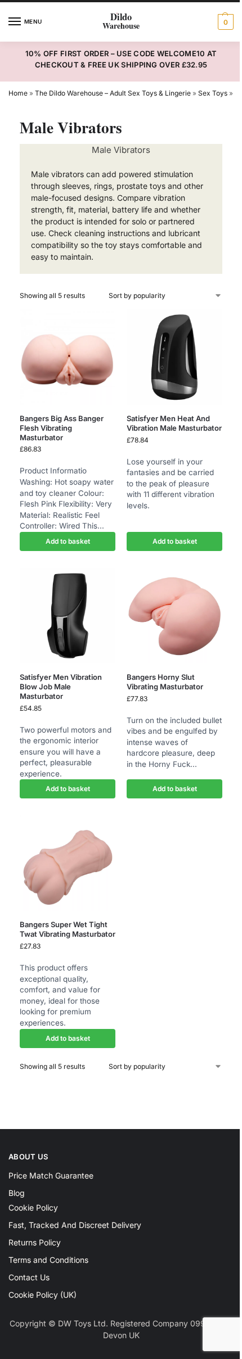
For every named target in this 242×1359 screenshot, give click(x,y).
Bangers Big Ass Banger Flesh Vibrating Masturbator (62, 428)
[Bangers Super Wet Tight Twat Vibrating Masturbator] (67, 863)
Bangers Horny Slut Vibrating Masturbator (165, 681)
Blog (16, 1193)
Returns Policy (34, 1242)
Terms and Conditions (48, 1260)
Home (18, 93)
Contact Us (29, 1277)
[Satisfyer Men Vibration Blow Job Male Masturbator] (67, 615)
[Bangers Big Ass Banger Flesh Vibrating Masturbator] (67, 357)
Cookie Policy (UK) (42, 1294)
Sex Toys (212, 93)
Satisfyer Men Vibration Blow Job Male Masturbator (61, 686)
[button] (224, 22)
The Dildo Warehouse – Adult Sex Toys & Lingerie (113, 93)
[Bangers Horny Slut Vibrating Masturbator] (174, 615)
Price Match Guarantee (50, 1175)
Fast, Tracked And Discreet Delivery (74, 1225)
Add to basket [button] (68, 541)
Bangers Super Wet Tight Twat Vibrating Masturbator (67, 929)
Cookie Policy (33, 1207)
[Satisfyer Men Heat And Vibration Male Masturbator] (174, 357)
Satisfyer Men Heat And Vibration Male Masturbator (174, 423)
